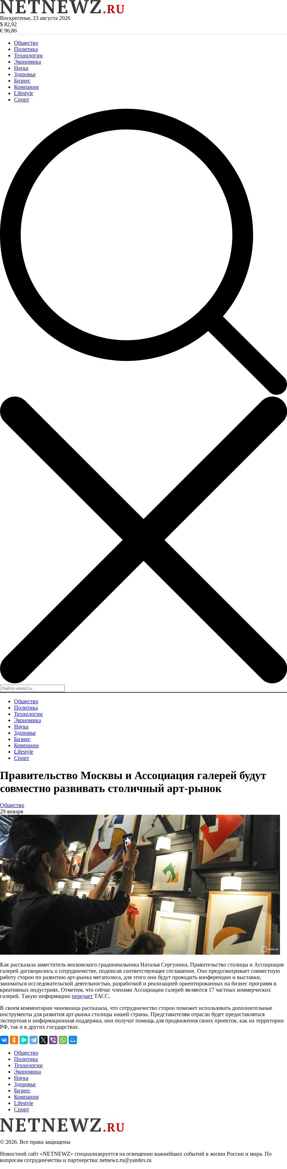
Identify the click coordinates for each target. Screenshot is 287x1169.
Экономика (27, 62)
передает (82, 996)
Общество (26, 43)
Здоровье (25, 74)
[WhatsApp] (63, 1040)
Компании (26, 87)
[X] (43, 1040)
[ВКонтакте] (4, 1040)
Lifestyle (23, 93)
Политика (26, 49)
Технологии (28, 55)
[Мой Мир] (73, 1040)
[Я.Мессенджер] (24, 1040)
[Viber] (53, 1040)
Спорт (21, 99)
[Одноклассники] (14, 1040)
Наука (21, 68)
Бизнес (22, 81)
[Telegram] (33, 1040)
